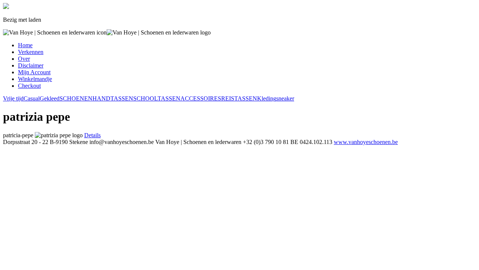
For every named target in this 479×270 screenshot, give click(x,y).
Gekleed (50, 98)
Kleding (266, 98)
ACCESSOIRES (200, 98)
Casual (32, 98)
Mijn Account (34, 72)
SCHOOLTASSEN (156, 98)
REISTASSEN (239, 98)
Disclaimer (30, 65)
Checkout (29, 85)
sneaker (285, 98)
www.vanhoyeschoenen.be (366, 142)
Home (25, 45)
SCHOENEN (76, 98)
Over (24, 59)
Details (92, 135)
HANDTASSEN (112, 98)
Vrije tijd (13, 98)
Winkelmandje (35, 79)
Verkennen (30, 52)
